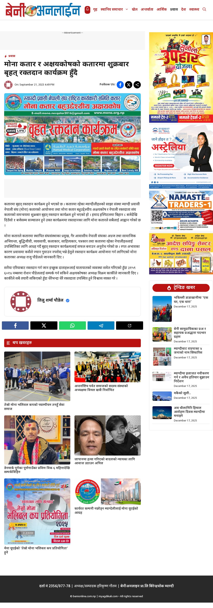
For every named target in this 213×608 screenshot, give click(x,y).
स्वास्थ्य (194, 9)
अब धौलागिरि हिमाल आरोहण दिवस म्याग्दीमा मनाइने (189, 412)
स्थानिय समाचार (112, 9)
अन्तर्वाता (147, 9)
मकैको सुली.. (182, 393)
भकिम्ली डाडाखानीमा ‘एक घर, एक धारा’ (191, 300)
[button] (204, 10)
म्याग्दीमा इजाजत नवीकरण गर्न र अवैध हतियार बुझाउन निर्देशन (191, 377)
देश (183, 9)
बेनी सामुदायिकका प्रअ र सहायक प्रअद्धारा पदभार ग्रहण (190, 333)
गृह (95, 9)
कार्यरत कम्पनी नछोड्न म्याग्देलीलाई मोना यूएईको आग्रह (106, 511)
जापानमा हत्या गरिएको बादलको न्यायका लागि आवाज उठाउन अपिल (104, 461)
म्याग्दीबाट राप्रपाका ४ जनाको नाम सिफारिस (188, 351)
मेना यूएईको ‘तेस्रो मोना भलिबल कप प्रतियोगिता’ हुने (36, 550)
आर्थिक (162, 9)
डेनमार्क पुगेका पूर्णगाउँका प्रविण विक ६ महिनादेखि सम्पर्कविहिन (37, 470)
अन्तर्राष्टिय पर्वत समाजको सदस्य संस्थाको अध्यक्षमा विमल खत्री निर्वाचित (101, 388)
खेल (134, 9)
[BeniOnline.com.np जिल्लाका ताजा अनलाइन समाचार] (43, 10)
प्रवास (174, 9)
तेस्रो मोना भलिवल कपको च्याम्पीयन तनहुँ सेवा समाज (34, 407)
